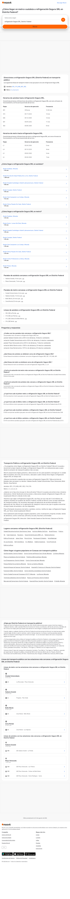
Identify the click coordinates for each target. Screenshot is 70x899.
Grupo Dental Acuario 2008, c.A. (34, 535)
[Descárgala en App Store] (18, 854)
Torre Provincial (51, 542)
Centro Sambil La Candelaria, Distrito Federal (37, 571)
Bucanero (20, 535)
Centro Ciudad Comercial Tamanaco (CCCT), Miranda (19, 574)
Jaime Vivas (19, 538)
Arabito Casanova (40, 542)
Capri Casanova (11, 535)
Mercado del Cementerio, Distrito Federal (16, 581)
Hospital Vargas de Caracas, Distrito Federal (17, 567)
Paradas (38, 843)
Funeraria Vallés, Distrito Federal (13, 571)
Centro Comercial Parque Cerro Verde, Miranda (37, 553)
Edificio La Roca (8, 545)
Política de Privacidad (21, 858)
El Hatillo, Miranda (59, 581)
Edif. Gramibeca (19, 542)
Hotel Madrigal (52, 538)
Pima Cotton (28, 538)
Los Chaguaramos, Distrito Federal (14, 560)
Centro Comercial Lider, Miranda (35, 560)
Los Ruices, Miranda (43, 574)
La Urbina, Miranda (58, 553)
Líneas (37, 834)
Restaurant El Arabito (39, 538)
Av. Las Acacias (8, 542)
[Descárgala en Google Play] (7, 854)
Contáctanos (32, 858)
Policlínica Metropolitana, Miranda (36, 557)
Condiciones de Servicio (8, 858)
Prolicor (61, 531)
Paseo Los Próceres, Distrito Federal (38, 577)
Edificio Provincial (9, 538)
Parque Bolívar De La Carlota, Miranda (15, 564)
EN (4, 847)
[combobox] (35, 18)
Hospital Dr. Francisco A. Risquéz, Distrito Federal (45, 567)
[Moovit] (6, 3)
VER (23, 278)
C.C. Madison (29, 542)
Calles (37, 840)
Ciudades (38, 846)
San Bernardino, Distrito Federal (13, 553)
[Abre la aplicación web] (30, 854)
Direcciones (39, 848)
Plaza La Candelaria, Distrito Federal (14, 557)
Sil (4, 535)
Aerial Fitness (53, 531)
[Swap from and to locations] (63, 20)
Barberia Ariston (49, 535)
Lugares (38, 837)
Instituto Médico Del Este (39, 531)
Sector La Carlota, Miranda (35, 564)
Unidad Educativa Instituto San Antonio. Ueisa (17, 531)
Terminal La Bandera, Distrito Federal (15, 577)
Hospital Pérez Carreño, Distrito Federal (41, 581)
